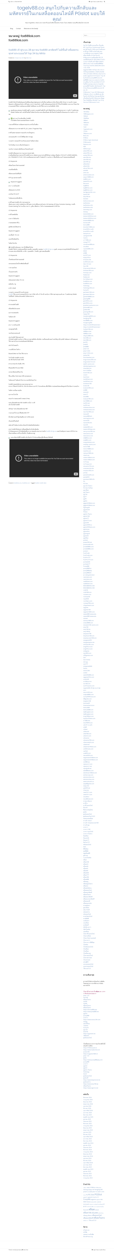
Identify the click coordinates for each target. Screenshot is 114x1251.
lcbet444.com (87, 368)
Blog (11, 28)
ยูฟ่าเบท (85, 855)
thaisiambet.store (88, 705)
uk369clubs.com (88, 749)
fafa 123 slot (87, 264)
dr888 (85, 253)
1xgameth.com (87, 129)
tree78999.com (87, 723)
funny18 (85, 290)
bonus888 (86, 225)
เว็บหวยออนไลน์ (88, 955)
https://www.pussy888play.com (92, 1060)
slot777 (85, 664)
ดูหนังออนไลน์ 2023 (89, 816)
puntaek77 (86, 564)
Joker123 (86, 349)
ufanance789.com (88, 740)
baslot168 (86, 194)
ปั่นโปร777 (86, 842)
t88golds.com (87, 699)
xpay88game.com (88, 784)
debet (85, 251)
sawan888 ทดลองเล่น (89, 614)
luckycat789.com (88, 399)
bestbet (85, 199)
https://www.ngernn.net (90, 1088)
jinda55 (85, 1191)
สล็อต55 (85, 868)
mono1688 (86, 447)
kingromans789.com (89, 360)
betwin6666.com (88, 214)
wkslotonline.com (88, 777)
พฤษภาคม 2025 (88, 1130)
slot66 (85, 1003)
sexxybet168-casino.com (90, 625)
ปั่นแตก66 (86, 838)
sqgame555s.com (88, 677)
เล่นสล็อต (86, 931)
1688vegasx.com (88, 114)
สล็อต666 (86, 873)
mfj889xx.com (87, 438)
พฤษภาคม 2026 (88, 1104)
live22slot (86, 377)
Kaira (19, 1249)
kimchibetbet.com (88, 357)
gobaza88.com (87, 307)
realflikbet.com (87, 581)
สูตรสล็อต (86, 908)
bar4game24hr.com (89, 192)
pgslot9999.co (87, 525)
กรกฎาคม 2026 (88, 1100)
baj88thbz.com (87, 188)
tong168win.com (88, 716)
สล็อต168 (86, 862)
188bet (85, 120)
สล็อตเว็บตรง (87, 894)
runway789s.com (88, 603)
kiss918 (85, 1032)
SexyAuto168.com (88, 636)
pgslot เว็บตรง (87, 514)
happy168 (86, 314)
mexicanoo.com (88, 433)
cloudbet (86, 246)
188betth (86, 123)
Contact (18, 28)
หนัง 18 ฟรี (86, 910)
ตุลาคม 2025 (87, 1119)
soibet (85, 673)
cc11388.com (87, 240)
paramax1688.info (89, 479)
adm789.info (87, 157)
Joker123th (101, 1191)
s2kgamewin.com (88, 605)
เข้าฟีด (85, 1232)
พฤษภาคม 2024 (88, 1156)
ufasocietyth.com (88, 742)
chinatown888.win (88, 244)
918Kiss (85, 138)
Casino (85, 238)
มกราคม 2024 (87, 1165)
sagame (85, 607)
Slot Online (86, 660)
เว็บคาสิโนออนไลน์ (88, 934)
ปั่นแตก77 (86, 840)
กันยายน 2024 (87, 1147)
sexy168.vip (86, 629)
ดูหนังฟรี (85, 1078)
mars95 (85, 425)
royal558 (86, 599)
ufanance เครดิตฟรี (93, 1204)
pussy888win (87, 573)
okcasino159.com (88, 466)
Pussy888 (86, 566)
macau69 (86, 414)
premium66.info (88, 544)
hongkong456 (87, 323)
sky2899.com (87, 653)
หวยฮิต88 (86, 918)
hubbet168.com (88, 329)
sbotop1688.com (88, 620)
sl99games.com (88, 655)
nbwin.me (86, 455)
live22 (85, 1074)
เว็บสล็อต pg (87, 953)
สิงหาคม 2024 (87, 1150)
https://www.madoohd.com (91, 1050)
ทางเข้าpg (86, 825)
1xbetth (85, 125)
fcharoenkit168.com (89, 268)
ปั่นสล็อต (85, 836)
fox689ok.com (18, 483)
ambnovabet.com (88, 175)
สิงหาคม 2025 (87, 1123)
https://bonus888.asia (90, 1009)
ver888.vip (86, 762)
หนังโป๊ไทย (86, 1024)
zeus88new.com (88, 799)
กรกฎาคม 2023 (88, 1178)
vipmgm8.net (87, 768)
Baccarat (86, 183)
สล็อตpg (85, 881)
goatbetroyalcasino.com (90, 305)
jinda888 (86, 347)
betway (85, 212)
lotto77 (85, 394)
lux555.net (86, 403)
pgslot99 (86, 523)
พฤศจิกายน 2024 (88, 1143)
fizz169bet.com (88, 279)
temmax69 (86, 703)
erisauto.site (87, 260)
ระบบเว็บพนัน (87, 858)
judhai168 (86, 355)
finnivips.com (87, 273)
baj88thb (86, 186)
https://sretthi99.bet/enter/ (91, 325)
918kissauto (87, 142)
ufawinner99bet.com (89, 747)
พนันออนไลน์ (87, 844)
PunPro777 (86, 557)
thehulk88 (86, 707)
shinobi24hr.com (88, 644)
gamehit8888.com (88, 296)
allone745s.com (88, 168)
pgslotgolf (86, 534)
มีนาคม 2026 (87, 1108)
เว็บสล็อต (86, 949)
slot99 (85, 1001)
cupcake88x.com (88, 249)
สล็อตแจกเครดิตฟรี (88, 899)
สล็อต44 (85, 866)
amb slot (86, 173)
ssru (84, 690)
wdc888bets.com (88, 771)
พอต (84, 847)
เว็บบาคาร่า (86, 940)
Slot (84, 657)
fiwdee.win (86, 277)
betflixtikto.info (88, 205)
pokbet (85, 540)
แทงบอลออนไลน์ (88, 964)
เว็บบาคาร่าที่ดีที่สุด (88, 942)
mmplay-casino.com (89, 444)
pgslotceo (86, 529)
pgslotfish (86, 531)
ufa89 (85, 727)
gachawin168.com (88, 292)
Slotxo (85, 668)
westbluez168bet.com (90, 773)
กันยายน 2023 (87, 1173)
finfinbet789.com (88, 270)
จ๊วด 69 (85, 807)
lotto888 (86, 397)
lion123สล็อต (87, 370)
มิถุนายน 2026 (87, 1102)
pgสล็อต (85, 538)
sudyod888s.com (88, 694)
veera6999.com (88, 755)
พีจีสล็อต (85, 849)
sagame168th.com (89, 612)
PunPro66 (86, 553)
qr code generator (89, 575)
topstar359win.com (89, 718)
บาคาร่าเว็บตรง (87, 834)
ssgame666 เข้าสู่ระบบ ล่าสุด (91, 688)
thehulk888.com (88, 710)
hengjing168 (87, 318)
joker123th (86, 351)
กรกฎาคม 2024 (88, 1152)
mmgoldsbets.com (89, 442)
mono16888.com (88, 449)
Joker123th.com (88, 353)
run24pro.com (87, 601)
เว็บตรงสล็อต (87, 936)
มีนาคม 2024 (87, 1160)
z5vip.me (86, 790)
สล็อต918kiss (100, 1213)
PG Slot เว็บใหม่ (88, 488)
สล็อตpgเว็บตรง (88, 884)
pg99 (84, 499)
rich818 (85, 590)
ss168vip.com (87, 681)
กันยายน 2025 (87, 1121)
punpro (85, 551)
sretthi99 (86, 679)
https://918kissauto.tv (90, 1048)
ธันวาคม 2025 (87, 1115)
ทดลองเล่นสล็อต (88, 818)
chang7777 (86, 242)
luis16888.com (87, 401)
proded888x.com (88, 547)
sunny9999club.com (89, 697)
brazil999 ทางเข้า (88, 229)
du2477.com (87, 255)
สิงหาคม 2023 (87, 1176)
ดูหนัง (85, 812)
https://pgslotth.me (89, 1034)
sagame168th (99, 1199)
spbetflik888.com (88, 675)
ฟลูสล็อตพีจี (86, 853)
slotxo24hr (86, 670)
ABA (84, 146)
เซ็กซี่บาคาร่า (87, 927)
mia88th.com (87, 440)
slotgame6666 (87, 666)
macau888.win (87, 416)
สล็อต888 (86, 879)
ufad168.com (87, 734)
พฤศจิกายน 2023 (88, 1169)
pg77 (84, 497)
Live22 (85, 375)
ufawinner (86, 744)
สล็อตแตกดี (86, 901)
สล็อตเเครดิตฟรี (87, 897)
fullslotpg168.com (88, 288)
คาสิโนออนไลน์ (87, 805)
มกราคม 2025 (87, 1139)
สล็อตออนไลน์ (87, 890)
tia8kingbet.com (88, 712)
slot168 (85, 997)
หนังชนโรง (86, 912)
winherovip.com (88, 775)
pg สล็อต (86, 490)
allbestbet (86, 164)
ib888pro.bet (87, 331)
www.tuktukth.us (88, 781)
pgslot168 (86, 516)
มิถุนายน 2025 (87, 1128)
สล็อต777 (86, 875)
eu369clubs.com (88, 262)
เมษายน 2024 (87, 1158)
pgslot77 (86, 518)
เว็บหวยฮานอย (87, 958)
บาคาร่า (85, 827)
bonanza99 (86, 223)
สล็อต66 (85, 871)
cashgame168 (87, 236)
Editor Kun (28, 58)
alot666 (85, 170)
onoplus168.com (88, 470)
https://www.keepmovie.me (91, 1080)
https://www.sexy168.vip (90, 1084)
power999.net (87, 542)
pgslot (85, 1013)
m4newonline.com (89, 407)
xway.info (86, 786)
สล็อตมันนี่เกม (87, 888)
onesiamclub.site (88, 468)
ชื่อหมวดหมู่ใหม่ (88, 810)
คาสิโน (85, 803)
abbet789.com (87, 151)
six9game (86, 651)
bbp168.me (86, 196)
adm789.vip (86, 162)
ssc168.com (86, 684)
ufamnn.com (87, 736)
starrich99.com (87, 692)
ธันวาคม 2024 (87, 1141)
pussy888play (87, 570)
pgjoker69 (86, 510)
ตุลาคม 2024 (87, 1145)
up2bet (85, 751)
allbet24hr (86, 166)
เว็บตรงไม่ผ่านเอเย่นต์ (89, 938)
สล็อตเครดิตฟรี (87, 892)
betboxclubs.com (88, 201)
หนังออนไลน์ (87, 914)
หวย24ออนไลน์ (87, 916)
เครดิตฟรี (86, 925)
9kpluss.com (87, 144)
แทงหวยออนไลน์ (88, 966)
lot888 (85, 390)
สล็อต (85, 860)
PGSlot (85, 512)
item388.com (87, 338)
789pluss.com (87, 133)
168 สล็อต (86, 112)
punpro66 (86, 1052)
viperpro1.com (87, 764)
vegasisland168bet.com (90, 757)
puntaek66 (86, 562)
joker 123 (86, 995)
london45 (86, 386)
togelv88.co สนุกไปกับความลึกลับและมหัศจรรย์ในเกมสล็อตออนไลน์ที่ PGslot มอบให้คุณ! (57, 13)
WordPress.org (88, 1236)
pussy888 (86, 1015)
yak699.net (86, 788)
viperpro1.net (87, 766)
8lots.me (86, 136)
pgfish (85, 501)
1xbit (84, 127)
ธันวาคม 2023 (87, 1167)
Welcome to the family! (31, 28)
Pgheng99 (86, 507)
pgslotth (86, 536)
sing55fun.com (87, 647)
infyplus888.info (88, 336)
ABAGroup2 (87, 149)
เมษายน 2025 (87, 1132)
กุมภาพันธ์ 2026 (88, 1110)
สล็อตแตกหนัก (87, 903)
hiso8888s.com (87, 320)
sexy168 (85, 627)
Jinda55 (85, 344)
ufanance (86, 738)
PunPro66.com (87, 555)
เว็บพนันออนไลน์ (88, 947)
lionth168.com (87, 373)
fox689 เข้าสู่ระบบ (48, 249)
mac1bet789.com (88, 412)
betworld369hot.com (89, 216)
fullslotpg (86, 286)
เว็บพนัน (85, 944)
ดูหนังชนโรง (87, 1082)
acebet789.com (88, 155)
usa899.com (87, 753)
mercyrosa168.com (89, 431)
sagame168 (86, 610)
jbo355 (85, 342)
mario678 (86, 420)
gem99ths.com (87, 301)
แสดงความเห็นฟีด (88, 1234)
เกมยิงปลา (86, 921)
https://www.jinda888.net (91, 1011)
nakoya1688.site (88, 453)
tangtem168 (87, 701)
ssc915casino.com (88, 686)
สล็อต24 (85, 864)
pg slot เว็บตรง (87, 486)
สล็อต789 (86, 877)
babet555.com (87, 181)
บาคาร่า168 (86, 829)
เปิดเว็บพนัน (86, 929)
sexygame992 (87, 640)
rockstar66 (86, 597)
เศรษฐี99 (85, 962)
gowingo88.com (88, 312)
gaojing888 (86, 299)
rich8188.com (87, 592)
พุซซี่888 (85, 851)
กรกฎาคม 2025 (88, 1126)
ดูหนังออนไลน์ (87, 814)
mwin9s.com (87, 451)
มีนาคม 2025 (87, 1134)
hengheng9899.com (89, 316)
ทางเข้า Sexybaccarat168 (90, 823)
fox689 (11, 294)
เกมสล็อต (86, 923)
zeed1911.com (87, 792)
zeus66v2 (86, 797)
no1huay (86, 462)
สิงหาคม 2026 (87, 1097)
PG (84, 481)
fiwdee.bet (86, 275)
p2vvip (85, 473)
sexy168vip (86, 631)
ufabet (85, 729)
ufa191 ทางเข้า (87, 725)
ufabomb (86, 731)
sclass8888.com (88, 623)
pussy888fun (87, 568)
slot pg (85, 662)
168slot (85, 116)
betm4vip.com (87, 210)
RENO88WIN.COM (89, 586)
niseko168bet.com (89, 457)
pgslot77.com (87, 520)
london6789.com (88, 388)
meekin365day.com (89, 429)
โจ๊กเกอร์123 (87, 968)
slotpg (85, 1022)
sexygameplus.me (88, 642)
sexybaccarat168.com (89, 638)
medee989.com (88, 427)
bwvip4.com (87, 233)
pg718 (85, 494)
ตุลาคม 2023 (87, 1171)
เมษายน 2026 (87, 1106)
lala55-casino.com (88, 364)
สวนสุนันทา (86, 905)
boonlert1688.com (89, 227)
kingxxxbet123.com (89, 362)
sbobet (85, 618)
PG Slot (85, 483)
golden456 (86, 310)
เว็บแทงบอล (86, 960)
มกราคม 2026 (87, 1113)
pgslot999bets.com (89, 527)
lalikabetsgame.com (89, 366)
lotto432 (86, 392)
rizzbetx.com (87, 594)
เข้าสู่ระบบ (86, 1230)
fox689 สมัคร (43, 483)
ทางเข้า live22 (87, 821)
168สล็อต (86, 118)
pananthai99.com (88, 475)
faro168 (85, 266)
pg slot (85, 1030)
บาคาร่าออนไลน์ (88, 831)
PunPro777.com (88, 560)
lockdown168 (87, 383)
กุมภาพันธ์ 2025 (88, 1137)
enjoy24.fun (87, 257)
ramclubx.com (87, 577)
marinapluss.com (88, 418)
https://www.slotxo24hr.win (91, 1020)
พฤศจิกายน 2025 (88, 1117)
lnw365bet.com (88, 379)
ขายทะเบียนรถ (87, 801)
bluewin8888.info (88, 220)
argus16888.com (88, 177)
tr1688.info (86, 721)
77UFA (85, 131)
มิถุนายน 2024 (87, 1154)
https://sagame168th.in (90, 1054)
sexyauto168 (87, 634)
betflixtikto (86, 203)
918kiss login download (90, 140)
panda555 (86, 477)
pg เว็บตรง (86, 492)
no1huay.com (87, 464)
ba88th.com (87, 179)
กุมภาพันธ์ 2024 (88, 1163)
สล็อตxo (85, 886)
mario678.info (87, 423)
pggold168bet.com (89, 503)
